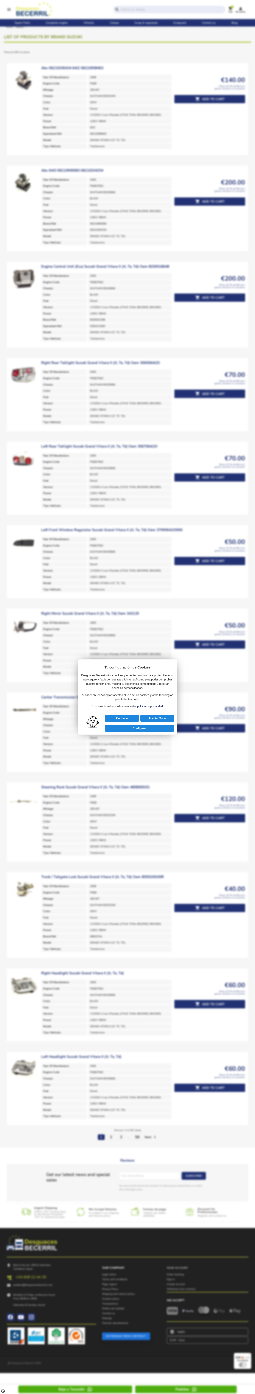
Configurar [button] (140, 728)
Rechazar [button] (122, 718)
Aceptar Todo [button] (157, 718)
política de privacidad (150, 706)
